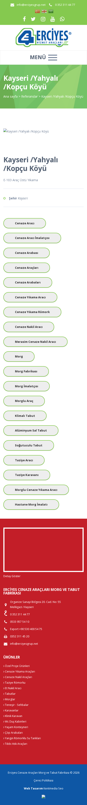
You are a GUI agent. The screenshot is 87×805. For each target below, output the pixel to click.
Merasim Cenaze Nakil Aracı (35, 342)
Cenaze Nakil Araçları (18, 677)
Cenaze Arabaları (28, 282)
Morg (19, 356)
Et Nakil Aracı (12, 688)
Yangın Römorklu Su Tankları (22, 738)
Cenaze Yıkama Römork (32, 312)
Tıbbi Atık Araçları (15, 744)
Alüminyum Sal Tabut (31, 430)
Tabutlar (10, 694)
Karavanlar (11, 710)
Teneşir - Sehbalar (16, 705)
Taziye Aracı (24, 460)
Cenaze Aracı (24, 223)
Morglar (9, 699)
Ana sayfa (10, 96)
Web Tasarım (33, 788)
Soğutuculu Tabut (28, 445)
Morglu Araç (24, 401)
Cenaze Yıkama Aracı (30, 297)
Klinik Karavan (13, 716)
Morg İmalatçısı (26, 386)
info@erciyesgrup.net (31, 5)
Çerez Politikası (43, 780)
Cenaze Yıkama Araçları (19, 671)
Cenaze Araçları (26, 268)
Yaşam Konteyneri (16, 727)
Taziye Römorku (14, 683)
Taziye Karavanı (27, 475)
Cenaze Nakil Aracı (29, 327)
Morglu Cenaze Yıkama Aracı (36, 490)
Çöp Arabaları (13, 733)
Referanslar (29, 96)
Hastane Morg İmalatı (31, 504)
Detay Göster (12, 576)
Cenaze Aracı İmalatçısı (32, 238)
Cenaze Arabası (26, 253)
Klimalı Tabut (25, 416)
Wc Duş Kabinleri (15, 721)
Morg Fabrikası (26, 371)
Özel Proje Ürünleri (17, 666)
